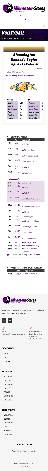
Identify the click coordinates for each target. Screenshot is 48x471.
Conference (12, 109)
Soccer (7, 392)
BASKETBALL (9, 384)
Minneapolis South (31, 156)
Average (32, 103)
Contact (7, 361)
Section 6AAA (10, 75)
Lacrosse (8, 400)
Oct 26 (18, 274)
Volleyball (27, 38)
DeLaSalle (28, 173)
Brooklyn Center (30, 227)
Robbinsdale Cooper (32, 199)
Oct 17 (17, 249)
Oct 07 (17, 237)
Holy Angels (28, 216)
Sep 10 (17, 183)
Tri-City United (30, 243)
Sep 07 (17, 172)
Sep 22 (17, 219)
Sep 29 (17, 231)
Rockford (27, 183)
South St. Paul (29, 161)
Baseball (8, 380)
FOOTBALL (8, 376)
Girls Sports (14, 38)
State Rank (33, 109)
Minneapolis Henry (31, 246)
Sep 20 (17, 216)
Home (4, 38)
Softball (8, 430)
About (6, 353)
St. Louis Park (29, 150)
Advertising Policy (19, 451)
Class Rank (33, 106)
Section (11, 106)
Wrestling (8, 396)
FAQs (6, 357)
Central (27, 187)
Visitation (28, 232)
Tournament (13, 179)
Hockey (7, 427)
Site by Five (24, 466)
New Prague (32, 274)
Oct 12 (17, 246)
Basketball (9, 423)
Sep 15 (17, 211)
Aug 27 (17, 148)
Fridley (26, 144)
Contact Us (31, 451)
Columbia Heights (31, 238)
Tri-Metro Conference (25, 75)
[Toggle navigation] (44, 25)
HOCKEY (7, 388)
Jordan (26, 167)
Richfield (27, 212)
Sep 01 (17, 160)
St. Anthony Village (31, 221)
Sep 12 (17, 205)
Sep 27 (17, 225)
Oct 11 (17, 243)
